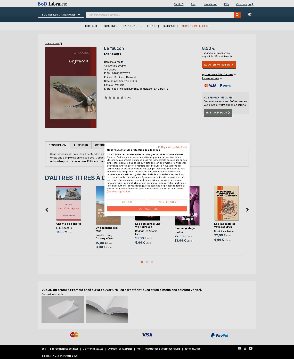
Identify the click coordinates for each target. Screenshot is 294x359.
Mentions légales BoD (119, 191)
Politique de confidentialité (172, 147)
